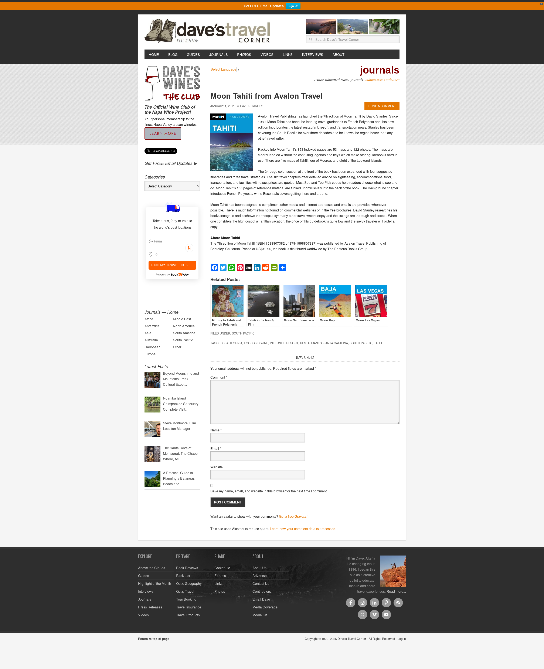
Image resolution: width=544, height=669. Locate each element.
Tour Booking (186, 599)
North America (184, 325)
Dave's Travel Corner (208, 31)
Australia (151, 339)
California (233, 343)
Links (218, 583)
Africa (148, 318)
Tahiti (378, 343)
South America (184, 332)
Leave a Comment (382, 106)
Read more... (396, 591)
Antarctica (152, 325)
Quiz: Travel (185, 591)
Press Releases (150, 607)
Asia (147, 332)
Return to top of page (153, 638)
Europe (150, 354)
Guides (143, 575)
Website (216, 467)
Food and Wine (256, 343)
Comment (218, 377)
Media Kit (259, 614)
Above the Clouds (151, 567)
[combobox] (172, 241)
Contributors (261, 591)
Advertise (259, 575)
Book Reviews (187, 567)
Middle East (182, 318)
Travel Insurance (188, 607)
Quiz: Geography (189, 583)
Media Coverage (265, 607)
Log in (402, 638)
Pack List (183, 575)
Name (216, 430)
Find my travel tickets (173, 265)
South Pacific (243, 333)
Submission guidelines (382, 79)
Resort (292, 343)
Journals (144, 599)
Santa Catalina (335, 343)
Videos (143, 614)
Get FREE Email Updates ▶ (170, 163)
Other (177, 346)
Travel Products (188, 614)
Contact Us (260, 583)
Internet (277, 343)
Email (215, 448)
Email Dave (261, 599)
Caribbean (152, 346)
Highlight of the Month (154, 583)
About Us (259, 567)
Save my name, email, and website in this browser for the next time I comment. (268, 491)
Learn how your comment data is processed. (303, 528)
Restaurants (311, 343)
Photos (219, 591)
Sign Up (293, 6)
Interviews (145, 591)
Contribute (222, 567)
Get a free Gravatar (293, 516)
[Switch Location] (189, 248)
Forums (220, 575)
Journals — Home (161, 312)
